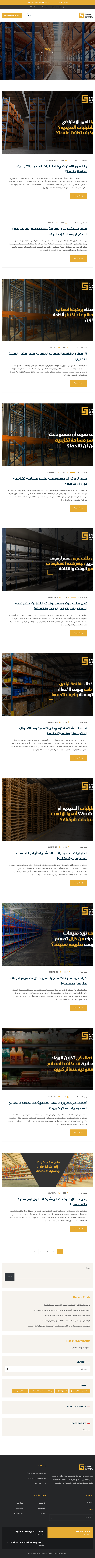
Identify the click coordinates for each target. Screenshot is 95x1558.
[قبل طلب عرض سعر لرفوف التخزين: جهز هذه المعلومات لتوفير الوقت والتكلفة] (47, 559)
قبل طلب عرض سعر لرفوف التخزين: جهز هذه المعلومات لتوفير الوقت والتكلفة (58, 1326)
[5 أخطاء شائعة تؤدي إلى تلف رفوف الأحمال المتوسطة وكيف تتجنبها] (47, 684)
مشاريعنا (19, 1508)
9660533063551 (83, 1532)
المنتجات (41, 1508)
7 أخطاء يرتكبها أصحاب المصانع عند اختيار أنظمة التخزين (67, 1316)
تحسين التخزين (62, 1391)
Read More (78, 196)
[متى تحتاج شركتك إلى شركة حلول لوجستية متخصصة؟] (47, 1170)
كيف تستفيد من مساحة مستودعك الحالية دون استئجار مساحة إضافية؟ (61, 1310)
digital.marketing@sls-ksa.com (30, 1532)
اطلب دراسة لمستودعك (11, 15)
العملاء (42, 1513)
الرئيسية (42, 1503)
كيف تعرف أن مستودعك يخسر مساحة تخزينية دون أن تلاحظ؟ (66, 1321)
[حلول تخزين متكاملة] (86, 15)
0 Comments (51, 160)
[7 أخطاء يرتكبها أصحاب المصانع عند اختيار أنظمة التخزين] (47, 310)
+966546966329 (62, 2)
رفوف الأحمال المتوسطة (36, 1473)
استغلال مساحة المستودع (80, 1391)
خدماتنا (90, 1502)
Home (49, 53)
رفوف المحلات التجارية (37, 1478)
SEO (62, 160)
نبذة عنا (20, 1503)
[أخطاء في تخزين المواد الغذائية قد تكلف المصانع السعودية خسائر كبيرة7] (47, 1059)
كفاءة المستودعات (19, 1391)
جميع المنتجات (40, 1484)
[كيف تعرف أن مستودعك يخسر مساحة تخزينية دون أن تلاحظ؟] (47, 434)
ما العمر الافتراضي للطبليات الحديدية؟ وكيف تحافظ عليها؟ (66, 1305)
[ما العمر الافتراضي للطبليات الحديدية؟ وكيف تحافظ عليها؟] (47, 122)
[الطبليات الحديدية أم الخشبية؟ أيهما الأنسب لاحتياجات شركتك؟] (47, 809)
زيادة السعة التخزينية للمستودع (41, 1391)
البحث (88, 1268)
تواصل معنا (18, 1513)
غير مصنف (86, 1430)
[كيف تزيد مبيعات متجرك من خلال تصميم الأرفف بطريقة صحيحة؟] (47, 934)
